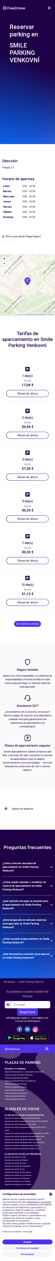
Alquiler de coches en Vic (15, 1169)
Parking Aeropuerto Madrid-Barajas (19, 1075)
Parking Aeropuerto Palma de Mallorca (20, 1081)
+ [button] (4, 258)
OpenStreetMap (31, 314)
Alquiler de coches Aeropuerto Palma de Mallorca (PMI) (27, 1133)
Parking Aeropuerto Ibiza (14, 1090)
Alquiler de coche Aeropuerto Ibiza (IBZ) (20, 1124)
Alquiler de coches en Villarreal (17, 1178)
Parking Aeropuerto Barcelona (16, 1078)
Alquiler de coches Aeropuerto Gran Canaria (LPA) (24, 1143)
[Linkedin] (27, 1029)
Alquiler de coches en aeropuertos (24, 1115)
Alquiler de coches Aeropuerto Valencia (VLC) (23, 1149)
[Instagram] (35, 1029)
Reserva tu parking (15, 1069)
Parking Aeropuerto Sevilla (15, 1096)
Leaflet (19, 314)
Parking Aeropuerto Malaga (16, 1084)
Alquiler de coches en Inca (15, 1163)
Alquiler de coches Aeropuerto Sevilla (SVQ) (22, 1146)
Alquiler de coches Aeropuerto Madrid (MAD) (22, 1118)
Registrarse (27, 1012)
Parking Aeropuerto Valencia (16, 1093)
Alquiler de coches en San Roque (18, 1172)
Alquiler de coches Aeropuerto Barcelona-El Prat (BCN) (26, 1121)
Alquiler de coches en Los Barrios (18, 1175)
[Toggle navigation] (49, 8)
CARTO (51, 314)
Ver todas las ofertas (27, 623)
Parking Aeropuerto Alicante (16, 1087)
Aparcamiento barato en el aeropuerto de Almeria (24, 1072)
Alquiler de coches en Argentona (18, 1166)
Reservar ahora (27, 393)
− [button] (4, 263)
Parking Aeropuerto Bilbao (15, 1099)
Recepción (9, 981)
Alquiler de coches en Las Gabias (18, 1184)
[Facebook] (19, 1029)
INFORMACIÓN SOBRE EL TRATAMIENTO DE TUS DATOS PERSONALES (27, 1019)
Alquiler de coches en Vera (15, 1157)
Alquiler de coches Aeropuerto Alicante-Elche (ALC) (25, 1137)
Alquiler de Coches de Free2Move (23, 1154)
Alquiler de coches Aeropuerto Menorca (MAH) (23, 1140)
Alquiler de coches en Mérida (16, 1160)
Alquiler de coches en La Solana (17, 1181)
